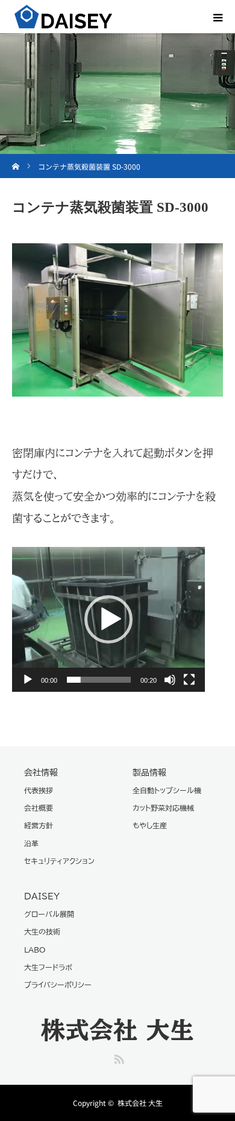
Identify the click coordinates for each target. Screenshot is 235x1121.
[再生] (28, 680)
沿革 (31, 843)
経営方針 (38, 825)
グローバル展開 (49, 914)
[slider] (99, 680)
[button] (108, 619)
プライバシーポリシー (58, 984)
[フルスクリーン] (189, 680)
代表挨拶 (38, 790)
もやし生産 (150, 825)
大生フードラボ (48, 967)
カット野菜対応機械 (163, 807)
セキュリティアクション (59, 860)
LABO (34, 949)
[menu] (218, 17)
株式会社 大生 (117, 1030)
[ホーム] (16, 158)
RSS (117, 1057)
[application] (108, 619)
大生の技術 (42, 931)
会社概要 (38, 807)
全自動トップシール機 (167, 790)
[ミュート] (170, 680)
